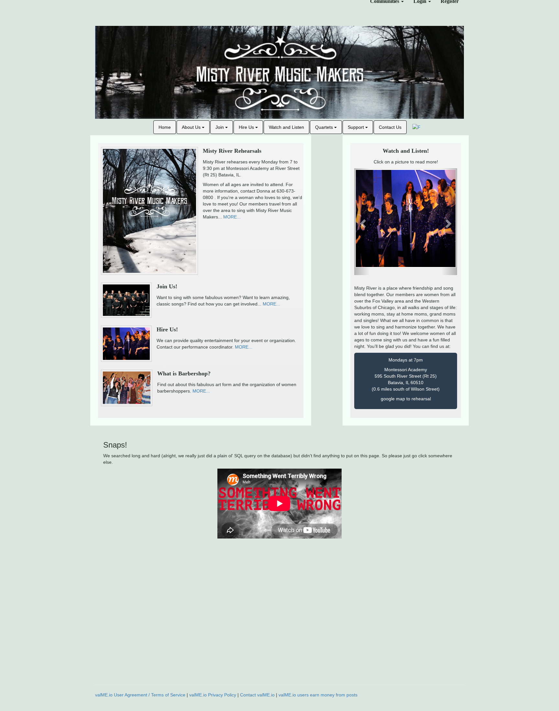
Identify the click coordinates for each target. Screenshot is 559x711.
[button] (362, 221)
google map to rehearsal (406, 398)
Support (356, 127)
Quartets (324, 127)
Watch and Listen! (406, 151)
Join (220, 127)
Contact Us (390, 127)
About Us (192, 127)
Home (165, 127)
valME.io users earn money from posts (318, 694)
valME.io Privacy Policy (212, 694)
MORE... (232, 216)
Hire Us (247, 127)
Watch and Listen (286, 127)
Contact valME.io (257, 694)
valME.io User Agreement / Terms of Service (140, 694)
